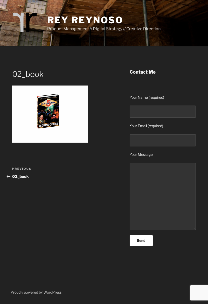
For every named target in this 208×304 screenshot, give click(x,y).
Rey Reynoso (85, 20)
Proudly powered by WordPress (36, 292)
